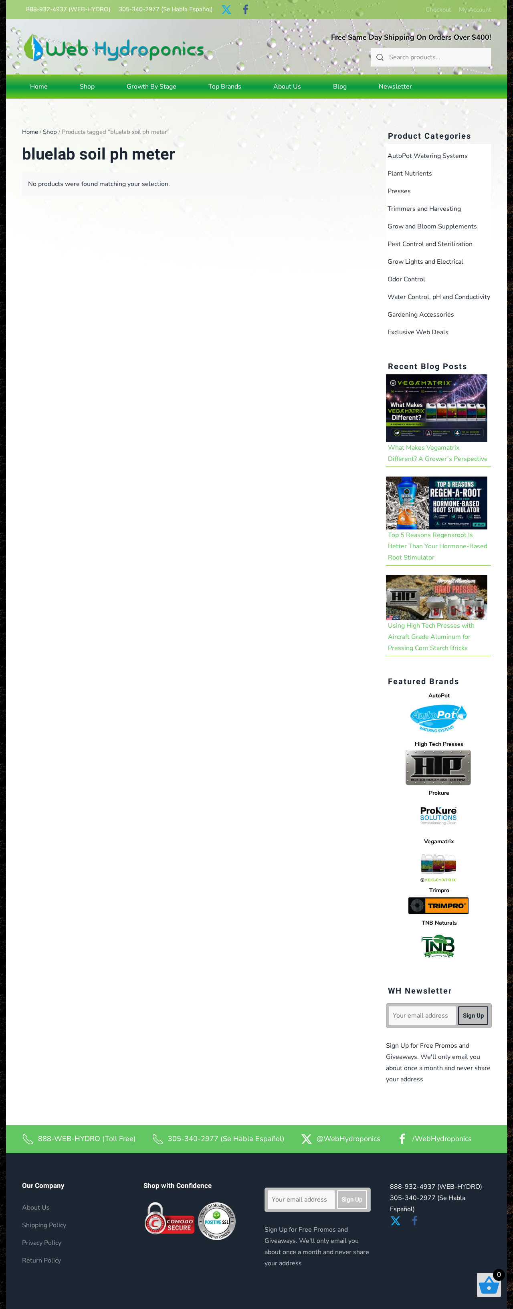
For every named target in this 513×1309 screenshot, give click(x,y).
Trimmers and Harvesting (424, 208)
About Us (287, 86)
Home (39, 86)
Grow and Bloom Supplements (432, 226)
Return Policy (41, 1260)
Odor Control (406, 279)
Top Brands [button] (224, 86)
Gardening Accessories (421, 314)
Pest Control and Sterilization (430, 244)
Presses (399, 191)
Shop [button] (87, 86)
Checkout (438, 10)
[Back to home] (114, 47)
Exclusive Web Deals (418, 332)
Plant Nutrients (410, 173)
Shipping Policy (44, 1225)
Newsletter (395, 86)
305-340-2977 (166, 9)
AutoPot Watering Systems (428, 156)
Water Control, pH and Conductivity (439, 297)
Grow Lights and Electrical (425, 261)
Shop (50, 132)
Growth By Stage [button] (151, 86)
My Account (475, 10)
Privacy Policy (41, 1242)
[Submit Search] (380, 57)
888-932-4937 (68, 9)
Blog (340, 86)
